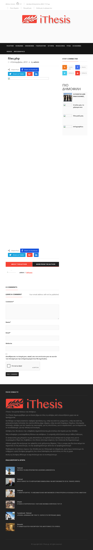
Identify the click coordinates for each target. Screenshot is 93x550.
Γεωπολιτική (21, 513)
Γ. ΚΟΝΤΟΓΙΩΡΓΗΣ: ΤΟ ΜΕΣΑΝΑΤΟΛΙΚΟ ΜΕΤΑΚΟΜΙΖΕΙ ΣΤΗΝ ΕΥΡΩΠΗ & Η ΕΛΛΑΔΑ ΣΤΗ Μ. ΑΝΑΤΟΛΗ (51, 493)
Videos (9, 51)
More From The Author (45, 264)
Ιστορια (51, 46)
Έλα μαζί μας (27, 8)
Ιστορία (19, 502)
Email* (8, 333)
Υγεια (69, 46)
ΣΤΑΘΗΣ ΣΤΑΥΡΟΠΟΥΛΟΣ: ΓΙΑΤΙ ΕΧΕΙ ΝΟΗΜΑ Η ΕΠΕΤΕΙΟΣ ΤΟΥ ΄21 (39, 504)
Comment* (10, 302)
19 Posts (29, 273)
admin (36, 62)
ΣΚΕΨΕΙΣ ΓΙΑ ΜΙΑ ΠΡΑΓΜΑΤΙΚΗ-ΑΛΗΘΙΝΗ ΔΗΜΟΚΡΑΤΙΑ (36, 470)
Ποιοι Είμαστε (14, 8)
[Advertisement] (46, 36)
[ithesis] (46, 17)
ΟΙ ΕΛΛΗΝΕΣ (76, 46)
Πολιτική (20, 468)
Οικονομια (29, 46)
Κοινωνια (19, 46)
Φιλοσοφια (60, 46)
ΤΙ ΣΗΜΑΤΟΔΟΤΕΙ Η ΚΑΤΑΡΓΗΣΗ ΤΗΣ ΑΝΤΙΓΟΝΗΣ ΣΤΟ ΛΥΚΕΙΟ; (38, 526)
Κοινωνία (20, 524)
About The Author (19, 264)
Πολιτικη (10, 46)
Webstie (9, 343)
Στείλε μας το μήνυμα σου (44, 8)
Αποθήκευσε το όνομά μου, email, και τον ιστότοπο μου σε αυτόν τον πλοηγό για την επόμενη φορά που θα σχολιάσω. (31, 357)
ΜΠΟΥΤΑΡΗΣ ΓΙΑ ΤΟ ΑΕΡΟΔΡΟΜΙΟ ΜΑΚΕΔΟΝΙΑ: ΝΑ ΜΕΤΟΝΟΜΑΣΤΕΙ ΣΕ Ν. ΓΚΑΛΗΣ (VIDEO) (48, 481)
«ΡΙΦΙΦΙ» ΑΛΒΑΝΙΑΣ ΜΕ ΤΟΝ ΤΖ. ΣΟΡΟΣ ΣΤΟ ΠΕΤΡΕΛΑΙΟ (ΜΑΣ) (39, 515)
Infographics (19, 51)
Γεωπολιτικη (41, 46)
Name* (8, 322)
